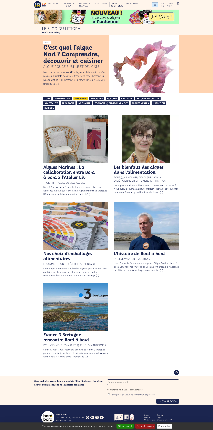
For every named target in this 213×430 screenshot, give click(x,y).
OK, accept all (125, 426)
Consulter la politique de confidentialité (125, 389)
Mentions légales (149, 420)
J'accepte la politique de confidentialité (132, 394)
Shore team (132, 3)
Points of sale (102, 3)
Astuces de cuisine (147, 98)
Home (146, 415)
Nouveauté (51, 103)
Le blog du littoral (117, 4)
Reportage (97, 98)
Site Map (160, 415)
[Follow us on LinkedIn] (92, 417)
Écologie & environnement (111, 103)
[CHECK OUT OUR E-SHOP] (155, 4)
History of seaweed (84, 4)
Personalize (164, 426)
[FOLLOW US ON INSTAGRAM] (178, 3)
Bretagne (126, 98)
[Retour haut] (176, 372)
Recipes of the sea (69, 4)
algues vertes (140, 103)
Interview (81, 98)
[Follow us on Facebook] (102, 417)
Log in (159, 418)
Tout (47, 98)
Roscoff (112, 98)
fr (162, 6)
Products (53, 3)
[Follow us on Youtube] (97, 417)
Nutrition (159, 103)
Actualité (84, 103)
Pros (169, 6)
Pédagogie (68, 103)
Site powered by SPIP (164, 420)
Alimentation (62, 98)
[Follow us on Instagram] (87, 417)
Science (49, 107)
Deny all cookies (145, 426)
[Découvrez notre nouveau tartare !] (106, 17)
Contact (171, 3)
